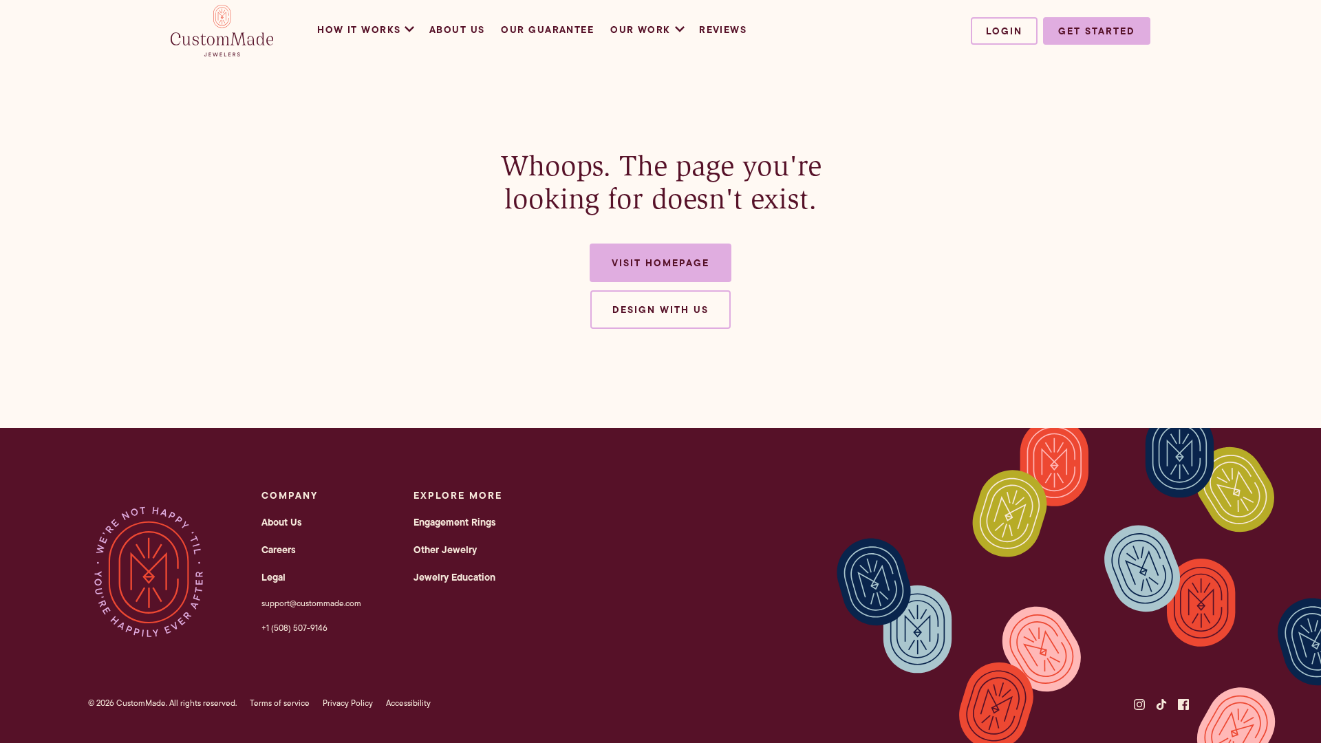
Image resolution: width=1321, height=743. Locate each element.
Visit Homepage (660, 262)
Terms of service (280, 703)
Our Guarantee (547, 29)
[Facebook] (1183, 704)
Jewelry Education (454, 577)
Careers (278, 549)
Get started (1096, 31)
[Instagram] (1139, 704)
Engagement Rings (455, 522)
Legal (273, 577)
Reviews (723, 29)
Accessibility (408, 703)
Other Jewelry (445, 549)
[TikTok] (1161, 704)
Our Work (640, 29)
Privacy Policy (348, 703)
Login (1004, 31)
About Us (457, 29)
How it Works (358, 29)
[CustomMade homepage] (222, 52)
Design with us (660, 309)
